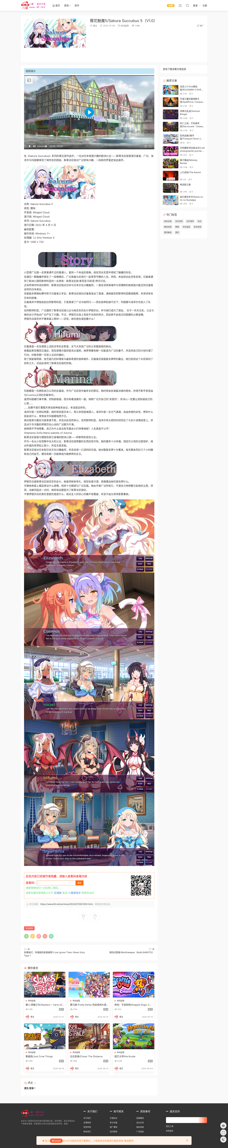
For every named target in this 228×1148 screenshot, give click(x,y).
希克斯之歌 (185, 184)
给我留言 (169, 1131)
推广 (202, 25)
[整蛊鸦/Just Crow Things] (44, 1036)
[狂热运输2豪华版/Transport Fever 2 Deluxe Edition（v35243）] (170, 139)
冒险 (177, 232)
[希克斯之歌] (170, 188)
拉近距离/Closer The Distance (86, 1056)
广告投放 (140, 1131)
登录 (31, 1088)
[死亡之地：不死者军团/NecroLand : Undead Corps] (170, 127)
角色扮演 (168, 221)
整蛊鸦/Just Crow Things (39, 1056)
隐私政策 (140, 1127)
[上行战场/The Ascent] (170, 176)
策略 (177, 227)
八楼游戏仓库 (33, 5)
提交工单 (169, 1126)
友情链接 (87, 1122)
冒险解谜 (168, 232)
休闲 (199, 221)
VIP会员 (57, 1141)
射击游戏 (197, 227)
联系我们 (87, 1131)
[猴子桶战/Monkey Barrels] (170, 163)
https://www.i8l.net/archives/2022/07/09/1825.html (66, 904)
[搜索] (187, 5)
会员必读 (140, 1122)
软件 (77, 5)
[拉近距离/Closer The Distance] (89, 1036)
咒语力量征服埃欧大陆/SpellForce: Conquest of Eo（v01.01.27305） (192, 101)
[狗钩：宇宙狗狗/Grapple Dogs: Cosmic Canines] (133, 985)
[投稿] (180, 5)
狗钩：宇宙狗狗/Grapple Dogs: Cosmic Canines (133, 1004)
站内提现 (113, 1131)
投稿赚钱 (140, 1118)
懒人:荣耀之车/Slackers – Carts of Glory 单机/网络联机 (44, 1004)
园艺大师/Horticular (125, 1056)
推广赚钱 (113, 1127)
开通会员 (113, 1118)
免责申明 (87, 1127)
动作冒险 (190, 221)
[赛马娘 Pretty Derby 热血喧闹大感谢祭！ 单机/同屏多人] (89, 985)
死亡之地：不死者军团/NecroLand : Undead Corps (192, 126)
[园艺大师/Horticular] (133, 1036)
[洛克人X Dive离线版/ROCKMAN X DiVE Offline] (170, 90)
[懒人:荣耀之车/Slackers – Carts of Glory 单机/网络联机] (44, 985)
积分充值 (113, 1122)
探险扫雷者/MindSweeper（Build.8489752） (131, 952)
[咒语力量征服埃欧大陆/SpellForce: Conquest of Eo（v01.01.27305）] (170, 102)
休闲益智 (125, 25)
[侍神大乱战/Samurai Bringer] (170, 114)
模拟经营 (168, 227)
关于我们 (87, 1118)
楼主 (95, 25)
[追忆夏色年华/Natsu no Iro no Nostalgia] (170, 200)
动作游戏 (179, 221)
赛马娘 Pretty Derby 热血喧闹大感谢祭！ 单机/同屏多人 (88, 1004)
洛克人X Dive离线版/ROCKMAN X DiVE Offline (190, 89)
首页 (57, 5)
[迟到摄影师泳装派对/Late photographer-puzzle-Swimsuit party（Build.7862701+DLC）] (170, 151)
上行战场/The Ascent (190, 172)
